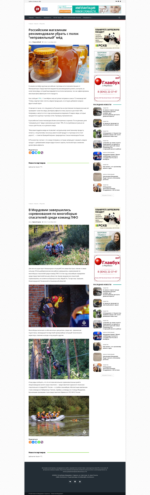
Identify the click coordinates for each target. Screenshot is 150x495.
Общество (42, 23)
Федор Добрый (36, 42)
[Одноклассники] (120, 1)
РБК (40, 98)
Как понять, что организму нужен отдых (112, 167)
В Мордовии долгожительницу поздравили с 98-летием (111, 188)
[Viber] (42, 152)
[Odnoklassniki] (30, 152)
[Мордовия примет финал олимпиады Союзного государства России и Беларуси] (97, 156)
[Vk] (116, 1)
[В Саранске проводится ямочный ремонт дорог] (97, 123)
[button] (119, 18)
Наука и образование (108, 152)
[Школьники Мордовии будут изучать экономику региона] (97, 177)
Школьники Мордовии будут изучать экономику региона (111, 177)
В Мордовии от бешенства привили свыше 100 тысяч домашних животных (112, 134)
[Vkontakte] (33, 152)
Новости (36, 23)
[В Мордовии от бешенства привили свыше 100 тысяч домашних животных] (97, 134)
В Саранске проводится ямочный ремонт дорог (111, 124)
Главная (31, 23)
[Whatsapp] (39, 152)
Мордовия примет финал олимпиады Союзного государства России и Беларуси (111, 157)
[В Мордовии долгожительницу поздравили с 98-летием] (97, 187)
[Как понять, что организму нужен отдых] (97, 166)
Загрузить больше (107, 195)
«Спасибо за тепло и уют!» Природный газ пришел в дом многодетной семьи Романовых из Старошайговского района (112, 146)
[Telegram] (118, 1)
